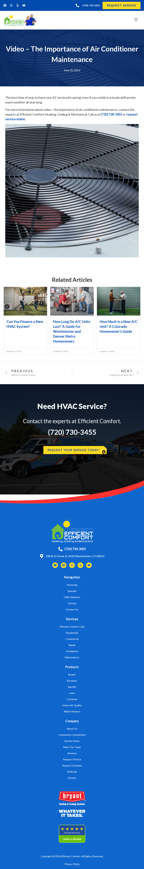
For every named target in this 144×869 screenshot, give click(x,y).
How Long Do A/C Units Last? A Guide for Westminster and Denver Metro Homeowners (71, 331)
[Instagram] (11, 5)
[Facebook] (5, 5)
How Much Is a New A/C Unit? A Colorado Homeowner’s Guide (119, 326)
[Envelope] (55, 565)
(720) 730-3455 (111, 114)
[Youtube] (23, 5)
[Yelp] (17, 5)
